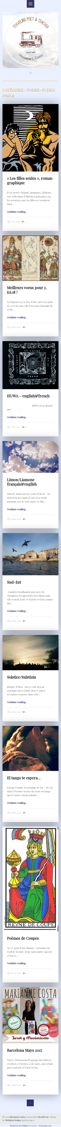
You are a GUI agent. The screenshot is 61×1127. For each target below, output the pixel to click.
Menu (30, 4)
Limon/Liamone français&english (22, 482)
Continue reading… (17, 211)
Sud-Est (14, 582)
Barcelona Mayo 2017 (24, 1050)
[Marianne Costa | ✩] (31, 14)
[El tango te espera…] (30, 727)
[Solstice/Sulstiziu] (30, 636)
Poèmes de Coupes (23, 938)
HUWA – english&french (28, 395)
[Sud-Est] (30, 535)
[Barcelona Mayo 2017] (30, 989)
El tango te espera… (24, 777)
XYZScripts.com (45, 1125)
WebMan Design (13, 1120)
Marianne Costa (17, 1116)
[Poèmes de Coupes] (30, 828)
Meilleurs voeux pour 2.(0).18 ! (27, 290)
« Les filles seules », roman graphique (29, 180)
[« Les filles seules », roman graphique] (30, 105)
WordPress (43, 1116)
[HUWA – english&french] (30, 343)
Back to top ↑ (28, 1120)
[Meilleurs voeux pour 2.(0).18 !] (30, 237)
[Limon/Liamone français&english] (30, 443)
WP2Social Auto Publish (19, 1125)
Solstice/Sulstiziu (21, 676)
